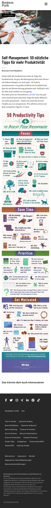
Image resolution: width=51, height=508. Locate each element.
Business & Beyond (28, 425)
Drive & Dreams (11, 433)
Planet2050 (9, 445)
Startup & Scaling (25, 421)
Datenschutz (10, 456)
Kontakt (32, 456)
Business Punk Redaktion (12, 71)
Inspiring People (23, 445)
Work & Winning (8, 15)
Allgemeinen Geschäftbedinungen (18, 460)
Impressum (22, 456)
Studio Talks (9, 441)
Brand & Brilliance (12, 425)
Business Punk (8, 4)
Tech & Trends (10, 421)
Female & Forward (30, 437)
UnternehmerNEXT (36, 441)
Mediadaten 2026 (12, 411)
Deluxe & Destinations (28, 433)
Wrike (32, 94)
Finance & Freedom (27, 429)
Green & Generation (13, 437)
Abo (23, 411)
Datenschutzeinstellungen (15, 464)
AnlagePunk (22, 441)
